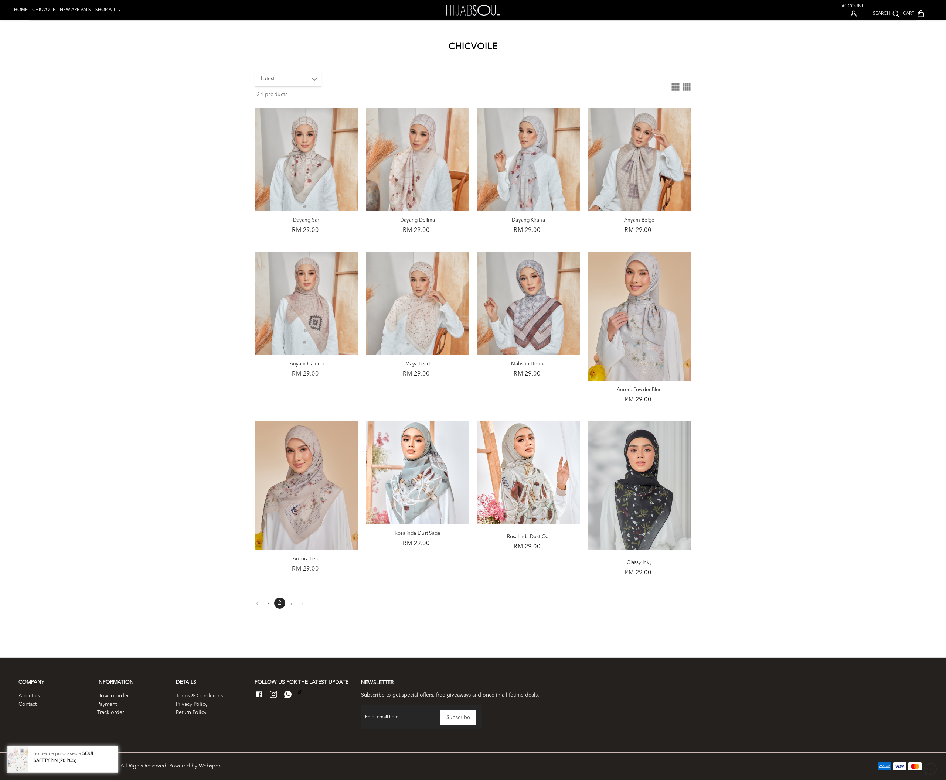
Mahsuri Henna (528, 364)
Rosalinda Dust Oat (528, 536)
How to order (113, 695)
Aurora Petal (306, 559)
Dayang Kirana (528, 220)
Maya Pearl (417, 364)
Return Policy (191, 712)
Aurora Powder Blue (639, 389)
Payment (107, 704)
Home (21, 10)
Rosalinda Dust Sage (418, 533)
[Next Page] (302, 603)
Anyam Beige (639, 220)
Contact (27, 704)
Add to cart (307, 209)
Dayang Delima (417, 220)
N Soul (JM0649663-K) (89, 766)
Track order (110, 712)
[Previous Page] (257, 603)
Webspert (210, 766)
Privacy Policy (192, 704)
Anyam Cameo (307, 364)
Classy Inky (639, 562)
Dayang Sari (306, 220)
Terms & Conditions (199, 695)
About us (29, 695)
